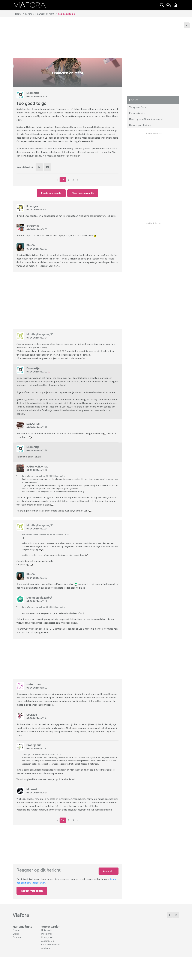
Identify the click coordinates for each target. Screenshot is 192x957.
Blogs (16, 933)
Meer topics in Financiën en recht (146, 119)
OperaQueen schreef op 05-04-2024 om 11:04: (43, 476)
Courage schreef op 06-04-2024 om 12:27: (41, 754)
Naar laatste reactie (83, 193)
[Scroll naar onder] (187, 25)
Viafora (21, 915)
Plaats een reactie (51, 193)
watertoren (33, 684)
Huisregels (46, 930)
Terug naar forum (138, 107)
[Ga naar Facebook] (170, 915)
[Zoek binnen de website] (162, 5)
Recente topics (137, 113)
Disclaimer (46, 933)
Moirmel (31, 789)
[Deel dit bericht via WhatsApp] (39, 167)
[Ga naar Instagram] (176, 915)
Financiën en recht (44, 13)
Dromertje (32, 92)
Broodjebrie (33, 745)
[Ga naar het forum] (168, 5)
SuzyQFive (33, 423)
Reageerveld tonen (32, 890)
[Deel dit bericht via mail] (47, 167)
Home (18, 13)
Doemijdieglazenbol (39, 597)
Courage (31, 714)
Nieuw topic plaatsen (140, 125)
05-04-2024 (32, 96)
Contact (17, 937)
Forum (28, 13)
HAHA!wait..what (37, 466)
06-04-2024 (32, 687)
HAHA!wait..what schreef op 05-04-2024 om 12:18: (45, 534)
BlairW (30, 245)
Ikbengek (32, 206)
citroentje (32, 225)
